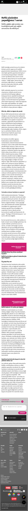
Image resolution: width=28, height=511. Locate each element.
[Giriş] (17, 2)
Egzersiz (11, 450)
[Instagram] (26, 430)
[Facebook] (15, 58)
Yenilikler (3, 452)
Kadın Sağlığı (12, 452)
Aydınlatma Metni (5, 482)
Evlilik (19, 468)
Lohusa (20, 450)
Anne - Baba (3, 460)
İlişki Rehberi (21, 463)
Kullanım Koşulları (5, 478)
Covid (11, 455)
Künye (2, 475)
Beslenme (12, 447)
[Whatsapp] (19, 58)
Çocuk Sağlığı (12, 453)
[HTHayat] (4, 2)
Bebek (2, 463)
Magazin (11, 468)
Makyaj (2, 449)
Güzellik (2, 445)
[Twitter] (17, 58)
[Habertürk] (25, 2)
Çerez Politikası (4, 479)
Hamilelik (20, 445)
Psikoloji (11, 449)
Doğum (20, 447)
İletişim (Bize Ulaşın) (5, 476)
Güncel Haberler (13, 434)
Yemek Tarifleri (13, 472)
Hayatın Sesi (3, 432)
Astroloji (12, 432)
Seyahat (11, 469)
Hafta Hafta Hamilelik (20, 454)
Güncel (11, 466)
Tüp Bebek (20, 456)
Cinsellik (20, 465)
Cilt (1, 450)
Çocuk (2, 465)
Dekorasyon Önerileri (12, 463)
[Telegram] (23, 58)
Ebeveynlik (3, 462)
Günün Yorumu (13, 435)
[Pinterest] (21, 58)
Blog (2, 435)
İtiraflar (20, 466)
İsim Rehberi (21, 458)
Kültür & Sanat (13, 465)
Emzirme (20, 449)
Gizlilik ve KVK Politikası (6, 481)
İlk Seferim (20, 462)
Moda (19, 432)
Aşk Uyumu (12, 438)
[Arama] (19, 2)
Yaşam (11, 460)
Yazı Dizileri (3, 434)
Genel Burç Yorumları (12, 442)
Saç (1, 447)
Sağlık (2, 57)
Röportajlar (12, 471)
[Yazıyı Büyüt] (26, 58)
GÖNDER (22, 412)
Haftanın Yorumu (13, 437)
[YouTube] (22, 430)
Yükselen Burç (13, 440)
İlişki (19, 460)
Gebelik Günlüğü (22, 452)
